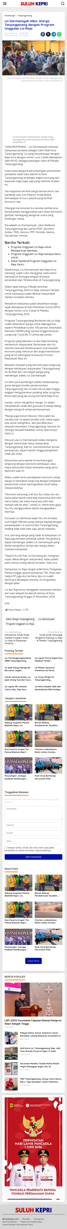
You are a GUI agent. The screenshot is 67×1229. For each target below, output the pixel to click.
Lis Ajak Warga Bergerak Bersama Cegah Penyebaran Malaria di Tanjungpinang (17, 669)
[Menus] (4, 3)
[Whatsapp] (59, 34)
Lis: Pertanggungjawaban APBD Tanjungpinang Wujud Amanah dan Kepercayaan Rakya (18, 659)
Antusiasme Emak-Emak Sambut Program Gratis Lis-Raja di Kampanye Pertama (17, 638)
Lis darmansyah (46, 619)
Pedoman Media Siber (31, 1221)
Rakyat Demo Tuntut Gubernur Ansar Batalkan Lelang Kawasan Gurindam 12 (40, 1034)
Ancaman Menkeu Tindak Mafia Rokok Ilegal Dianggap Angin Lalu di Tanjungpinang (39, 1065)
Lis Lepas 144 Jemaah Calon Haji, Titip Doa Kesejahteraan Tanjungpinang (16, 688)
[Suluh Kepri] (34, 3)
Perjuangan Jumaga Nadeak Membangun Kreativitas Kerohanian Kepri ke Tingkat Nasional (18, 777)
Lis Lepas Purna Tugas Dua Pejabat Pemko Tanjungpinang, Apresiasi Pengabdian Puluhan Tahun (48, 659)
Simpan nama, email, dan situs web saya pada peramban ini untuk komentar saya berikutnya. (29, 849)
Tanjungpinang (11, 35)
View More (33, 960)
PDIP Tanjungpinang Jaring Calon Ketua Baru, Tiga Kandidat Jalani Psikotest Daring (40, 1080)
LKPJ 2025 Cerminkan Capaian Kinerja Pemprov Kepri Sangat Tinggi (33, 1022)
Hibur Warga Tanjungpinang (20, 619)
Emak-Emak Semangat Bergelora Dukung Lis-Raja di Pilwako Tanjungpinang (48, 636)
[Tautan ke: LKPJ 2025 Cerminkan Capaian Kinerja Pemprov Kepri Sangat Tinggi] (33, 1000)
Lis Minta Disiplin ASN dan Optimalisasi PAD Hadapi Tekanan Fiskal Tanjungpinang (48, 688)
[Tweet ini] (48, 34)
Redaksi (26, 1219)
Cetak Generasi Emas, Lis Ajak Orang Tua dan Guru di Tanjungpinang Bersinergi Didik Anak (18, 678)
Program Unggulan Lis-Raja (20, 623)
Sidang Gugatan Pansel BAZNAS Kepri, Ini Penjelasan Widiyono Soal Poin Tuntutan (18, 724)
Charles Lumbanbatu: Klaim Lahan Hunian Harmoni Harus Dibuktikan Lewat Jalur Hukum (48, 750)
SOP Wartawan (9, 1221)
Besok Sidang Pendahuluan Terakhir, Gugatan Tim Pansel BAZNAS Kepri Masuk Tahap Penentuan (46, 724)
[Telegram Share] (53, 34)
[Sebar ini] (43, 34)
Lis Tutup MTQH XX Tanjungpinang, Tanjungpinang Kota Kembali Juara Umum (46, 678)
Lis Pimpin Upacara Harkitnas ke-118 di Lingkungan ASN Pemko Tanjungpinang (47, 669)
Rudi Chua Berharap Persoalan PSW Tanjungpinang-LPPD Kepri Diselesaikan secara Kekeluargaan (48, 777)
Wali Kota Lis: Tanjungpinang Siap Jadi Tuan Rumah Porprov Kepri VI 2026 (40, 1049)
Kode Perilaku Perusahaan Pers (17, 1224)
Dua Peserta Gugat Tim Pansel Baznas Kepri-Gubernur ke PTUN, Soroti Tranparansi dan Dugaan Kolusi (18, 750)
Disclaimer (39, 1219)
